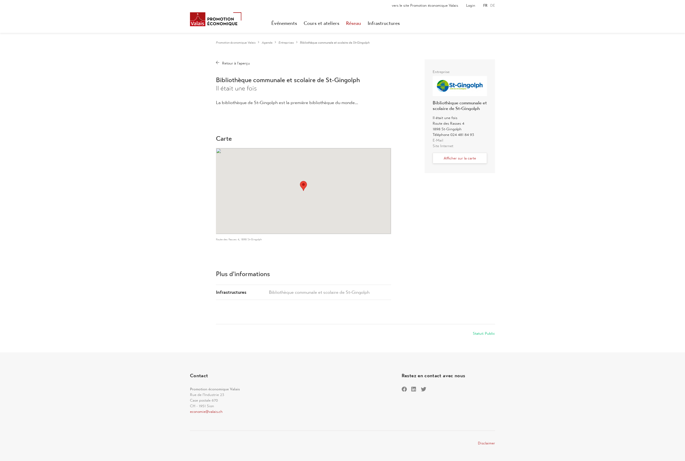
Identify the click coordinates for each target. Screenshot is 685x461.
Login (470, 5)
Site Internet (443, 145)
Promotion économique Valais (236, 42)
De (492, 5)
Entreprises (286, 42)
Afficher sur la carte (460, 158)
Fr (485, 5)
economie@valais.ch (206, 411)
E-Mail (438, 140)
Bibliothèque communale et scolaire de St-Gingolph (319, 292)
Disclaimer (486, 443)
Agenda (267, 42)
